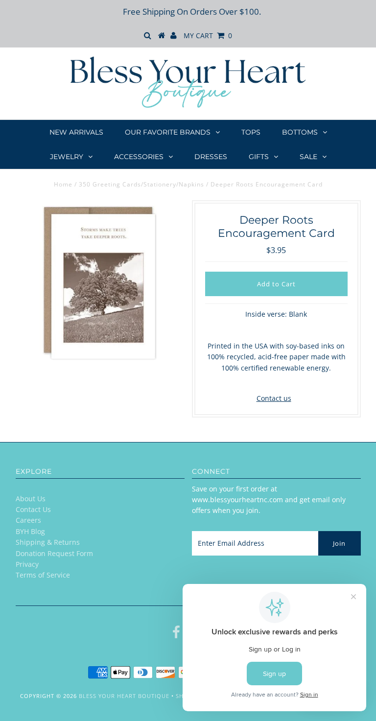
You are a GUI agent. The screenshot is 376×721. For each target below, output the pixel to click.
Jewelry (66, 156)
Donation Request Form (54, 553)
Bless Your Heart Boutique (124, 695)
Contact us (274, 398)
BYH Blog (30, 531)
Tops (250, 132)
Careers (28, 520)
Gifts (259, 156)
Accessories (139, 156)
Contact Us (33, 509)
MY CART (208, 35)
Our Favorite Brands (168, 132)
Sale (308, 156)
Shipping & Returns (48, 542)
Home (63, 184)
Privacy (27, 564)
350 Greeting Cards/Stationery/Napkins (141, 184)
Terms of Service (43, 575)
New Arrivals (76, 132)
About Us (31, 498)
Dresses (210, 156)
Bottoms (300, 132)
